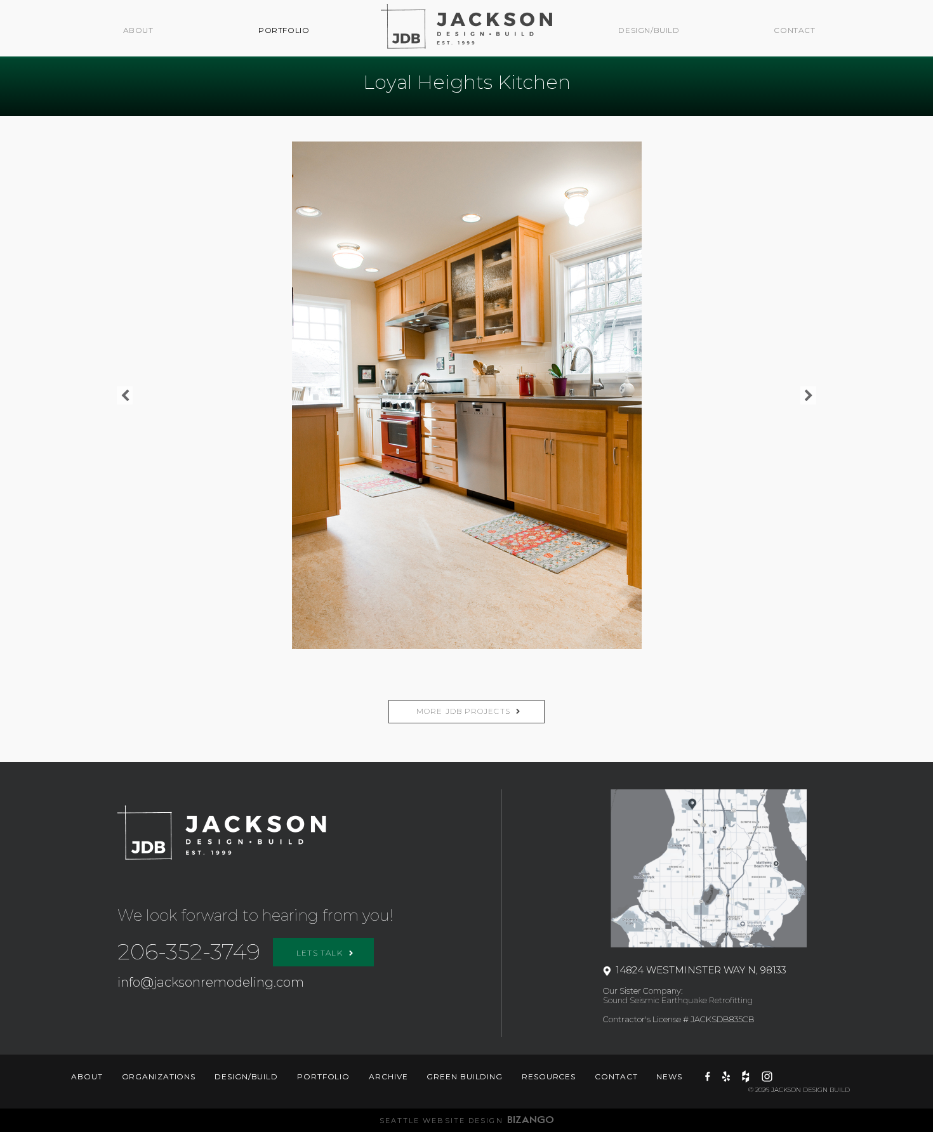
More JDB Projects (463, 711)
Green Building (465, 1076)
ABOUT (138, 30)
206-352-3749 (188, 951)
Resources (549, 1076)
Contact (794, 30)
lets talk (320, 953)
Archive (388, 1076)
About (87, 1076)
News (669, 1076)
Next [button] (808, 395)
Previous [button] (125, 395)
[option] (466, 395)
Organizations (159, 1076)
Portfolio (283, 30)
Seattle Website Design (441, 1120)
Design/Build (648, 30)
